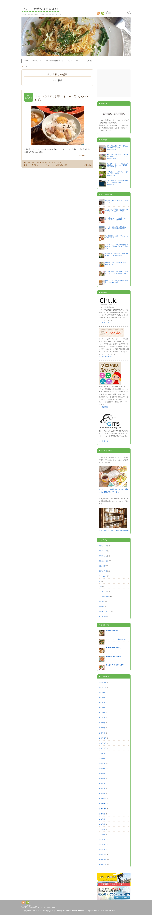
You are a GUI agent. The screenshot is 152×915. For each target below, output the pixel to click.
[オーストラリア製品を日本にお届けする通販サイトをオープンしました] (102, 159)
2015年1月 (102, 849)
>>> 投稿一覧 (103, 441)
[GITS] (110, 428)
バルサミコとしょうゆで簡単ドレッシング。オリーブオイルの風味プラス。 (116, 272)
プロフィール (36, 61)
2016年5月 (102, 773)
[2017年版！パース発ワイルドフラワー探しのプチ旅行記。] (102, 177)
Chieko (88, 165)
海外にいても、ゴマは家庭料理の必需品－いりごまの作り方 (116, 281)
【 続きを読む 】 (82, 155)
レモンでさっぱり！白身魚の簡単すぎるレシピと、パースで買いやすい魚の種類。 (116, 246)
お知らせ (101, 606)
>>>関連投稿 (103, 407)
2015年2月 (102, 844)
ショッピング (103, 591)
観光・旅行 (102, 566)
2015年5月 (102, 829)
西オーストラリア (55, 162)
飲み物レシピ (103, 616)
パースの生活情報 (104, 596)
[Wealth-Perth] (111, 336)
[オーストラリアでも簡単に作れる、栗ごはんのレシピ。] (57, 144)
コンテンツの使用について (54, 61)
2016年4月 (102, 778)
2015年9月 (102, 814)
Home (26, 61)
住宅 (100, 586)
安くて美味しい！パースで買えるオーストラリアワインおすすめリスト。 (116, 219)
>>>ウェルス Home (105, 357)
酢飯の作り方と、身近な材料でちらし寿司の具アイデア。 (116, 263)
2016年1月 (102, 794)
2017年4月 (102, 718)
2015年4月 (102, 834)
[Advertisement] (114, 83)
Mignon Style (92, 911)
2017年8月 (102, 697)
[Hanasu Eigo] (114, 117)
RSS (98, 13)
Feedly (102, 13)
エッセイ (101, 601)
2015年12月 (102, 799)
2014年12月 (102, 854)
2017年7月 (102, 702)
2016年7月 (102, 763)
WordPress (111, 911)
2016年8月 (102, 758)
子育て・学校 (103, 571)
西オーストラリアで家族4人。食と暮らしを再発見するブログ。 (38, 908)
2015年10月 (102, 809)
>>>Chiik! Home (105, 323)
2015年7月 (102, 819)
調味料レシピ (103, 556)
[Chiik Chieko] (109, 305)
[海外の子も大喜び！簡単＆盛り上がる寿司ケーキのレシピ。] (102, 151)
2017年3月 (102, 723)
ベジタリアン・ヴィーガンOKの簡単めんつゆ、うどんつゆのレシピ (116, 254)
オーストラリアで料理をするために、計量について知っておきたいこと (114, 490)
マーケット (47, 165)
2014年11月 (102, 859)
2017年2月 (102, 728)
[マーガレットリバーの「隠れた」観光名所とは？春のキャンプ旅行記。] (102, 168)
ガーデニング (103, 576)
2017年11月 (102, 682)
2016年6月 (102, 768)
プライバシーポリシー (75, 61)
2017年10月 (102, 687)
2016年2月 (102, 789)
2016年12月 (102, 738)
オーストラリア (31, 165)
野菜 (65, 165)
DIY (100, 581)
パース (39, 165)
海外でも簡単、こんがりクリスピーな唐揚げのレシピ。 (116, 236)
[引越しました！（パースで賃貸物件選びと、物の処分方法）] (102, 185)
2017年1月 (102, 733)
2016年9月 (102, 753)
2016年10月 (102, 748)
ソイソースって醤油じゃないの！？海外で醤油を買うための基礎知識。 (116, 210)
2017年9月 (102, 692)
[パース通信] (114, 885)
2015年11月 (102, 804)
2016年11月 (102, 743)
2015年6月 (102, 824)
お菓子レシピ (103, 551)
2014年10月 (102, 864)
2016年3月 (102, 784)
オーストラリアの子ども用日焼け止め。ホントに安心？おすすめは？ (115, 227)
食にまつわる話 (42, 162)
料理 (58, 165)
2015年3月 (102, 839)
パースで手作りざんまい (29, 906)
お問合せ (89, 61)
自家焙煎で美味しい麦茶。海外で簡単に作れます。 (116, 201)
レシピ (54, 165)
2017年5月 (102, 713)
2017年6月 (102, 707)
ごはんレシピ (30, 162)
